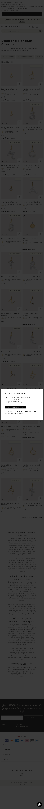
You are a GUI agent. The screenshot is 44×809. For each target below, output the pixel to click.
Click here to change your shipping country (21, 412)
